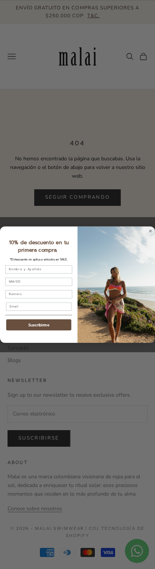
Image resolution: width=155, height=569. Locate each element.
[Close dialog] (150, 230)
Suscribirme (38, 324)
